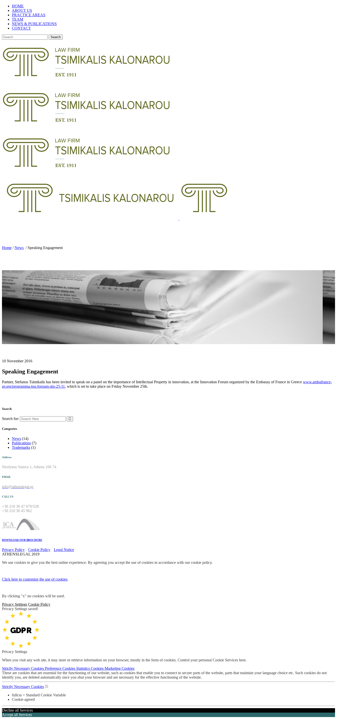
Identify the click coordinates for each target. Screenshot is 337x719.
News (19, 248)
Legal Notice (64, 550)
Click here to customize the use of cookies (34, 579)
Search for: (10, 419)
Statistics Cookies (90, 668)
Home (7, 248)
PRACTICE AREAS (28, 15)
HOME (18, 6)
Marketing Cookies (119, 668)
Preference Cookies (60, 668)
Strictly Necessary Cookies (23, 668)
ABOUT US (22, 10)
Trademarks (21, 447)
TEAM (17, 19)
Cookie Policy (39, 550)
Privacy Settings (14, 604)
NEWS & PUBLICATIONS (34, 24)
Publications (21, 443)
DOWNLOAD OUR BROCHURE (22, 539)
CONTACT (21, 28)
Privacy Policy (13, 550)
